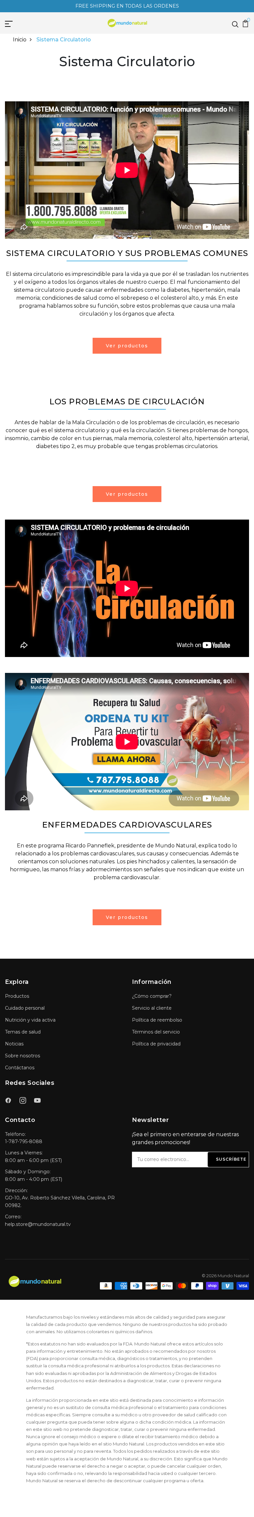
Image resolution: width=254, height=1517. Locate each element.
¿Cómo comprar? (152, 996)
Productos (17, 996)
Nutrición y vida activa (30, 1020)
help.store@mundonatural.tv (38, 1224)
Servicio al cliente (152, 1008)
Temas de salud (23, 1032)
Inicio (19, 39)
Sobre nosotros (22, 1056)
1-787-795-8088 (23, 1141)
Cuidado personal (25, 1008)
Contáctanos (19, 1068)
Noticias (14, 1044)
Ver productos (127, 346)
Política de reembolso (157, 1020)
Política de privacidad (156, 1044)
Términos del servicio (156, 1032)
